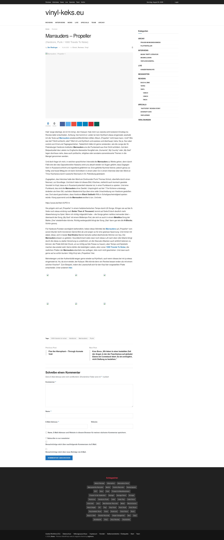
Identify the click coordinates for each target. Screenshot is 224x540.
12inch (74, 47)
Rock (133, 511)
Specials (72, 2)
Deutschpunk (131, 487)
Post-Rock (132, 507)
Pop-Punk (112, 507)
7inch (145, 100)
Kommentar (51, 382)
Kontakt (102, 534)
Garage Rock (121, 495)
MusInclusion (146, 58)
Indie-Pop (121, 499)
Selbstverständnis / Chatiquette (117, 534)
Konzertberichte (147, 69)
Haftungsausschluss (80, 534)
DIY (95, 491)
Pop (105, 507)
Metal (122, 503)
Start (132, 534)
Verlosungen (144, 120)
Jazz (98, 503)
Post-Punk (122, 507)
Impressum (93, 534)
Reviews (48, 2)
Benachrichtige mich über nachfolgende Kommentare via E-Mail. (71, 444)
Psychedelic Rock (95, 511)
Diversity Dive (146, 112)
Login (176, 2)
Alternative (111, 483)
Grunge (131, 495)
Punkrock (114, 511)
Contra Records (118, 487)
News (62, 2)
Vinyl (86, 47)
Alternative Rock (123, 483)
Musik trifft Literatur (149, 54)
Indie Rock (131, 499)
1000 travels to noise (59, 338)
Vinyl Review (115, 519)
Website (94, 422)
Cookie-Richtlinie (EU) (53, 534)
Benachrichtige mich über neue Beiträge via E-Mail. (66, 452)
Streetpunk (97, 519)
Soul (134, 515)
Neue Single (91, 507)
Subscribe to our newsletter (58, 438)
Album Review (99, 483)
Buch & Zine (145, 82)
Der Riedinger (53, 47)
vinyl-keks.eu (65, 11)
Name (49, 411)
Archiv (83, 2)
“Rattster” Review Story (150, 108)
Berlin (108, 487)
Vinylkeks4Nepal (147, 61)
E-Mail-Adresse (52, 422)
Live (66, 2)
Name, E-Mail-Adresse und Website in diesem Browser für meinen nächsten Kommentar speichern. (87, 432)
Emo (101, 491)
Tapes (143, 86)
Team (78, 2)
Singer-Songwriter (118, 515)
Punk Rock (124, 511)
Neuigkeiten (143, 74)
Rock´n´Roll (91, 515)
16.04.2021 (65, 47)
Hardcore (72, 338)
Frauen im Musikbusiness (151, 42)
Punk (92, 338)
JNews (53, 536)
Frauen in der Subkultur (98, 495)
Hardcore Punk (103, 499)
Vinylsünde (145, 115)
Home (47, 29)
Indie (113, 499)
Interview (90, 503)
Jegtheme (90, 536)
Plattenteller (146, 46)
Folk (107, 491)
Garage (111, 495)
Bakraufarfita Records (95, 487)
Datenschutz (67, 534)
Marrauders (83, 338)
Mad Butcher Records (110, 503)
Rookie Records (103, 515)
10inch (145, 93)
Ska (129, 515)
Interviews (55, 2)
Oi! (100, 507)
